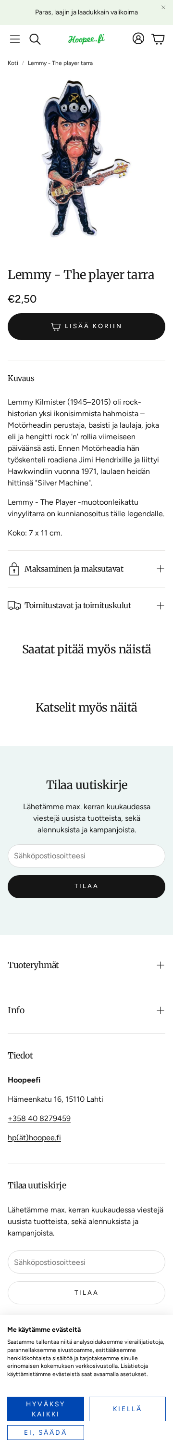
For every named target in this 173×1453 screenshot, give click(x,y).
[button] (15, 39)
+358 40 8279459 (39, 1118)
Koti (13, 63)
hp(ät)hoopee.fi (34, 1137)
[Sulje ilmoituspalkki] (163, 7)
